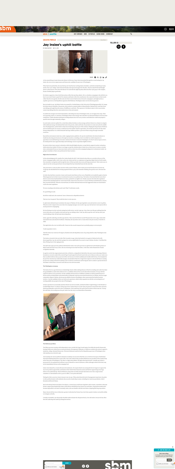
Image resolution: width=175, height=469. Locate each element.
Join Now (66, 463)
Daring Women (100, 34)
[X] (98, 77)
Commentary (109, 34)
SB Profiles (92, 34)
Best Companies (78, 34)
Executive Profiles (49, 40)
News (85, 34)
